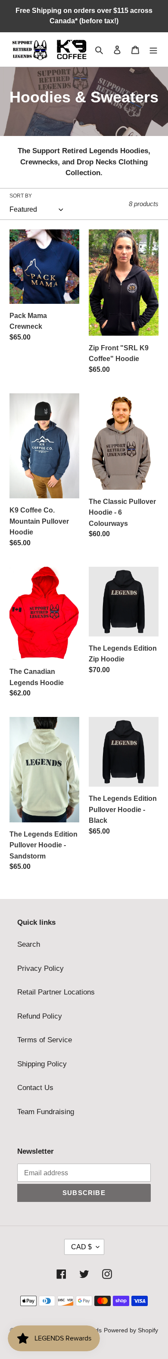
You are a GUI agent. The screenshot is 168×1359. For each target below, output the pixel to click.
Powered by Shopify (131, 1330)
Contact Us (35, 1088)
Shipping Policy (42, 1064)
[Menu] (153, 49)
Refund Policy (39, 1016)
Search (28, 944)
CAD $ (81, 1247)
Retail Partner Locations (56, 992)
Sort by (20, 196)
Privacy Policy (40, 968)
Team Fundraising (45, 1112)
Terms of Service (44, 1040)
